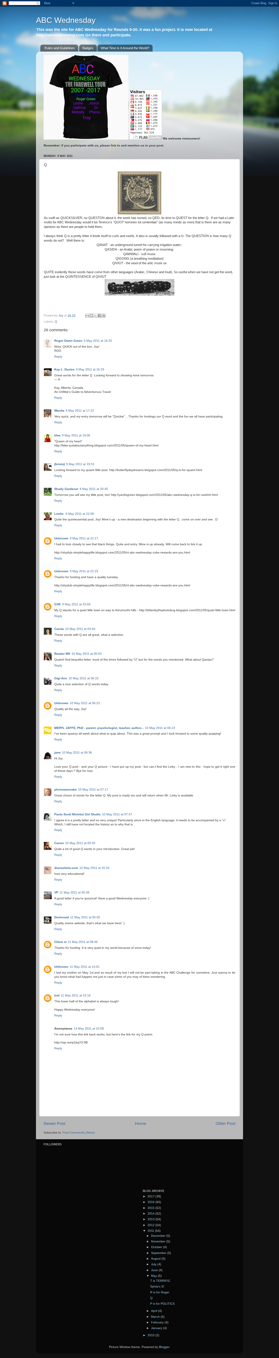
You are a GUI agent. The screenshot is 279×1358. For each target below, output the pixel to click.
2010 (151, 1335)
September (159, 1253)
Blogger (164, 1347)
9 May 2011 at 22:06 (80, 513)
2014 (151, 1213)
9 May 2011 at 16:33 (90, 369)
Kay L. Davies (64, 369)
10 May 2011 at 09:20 (80, 843)
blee (57, 435)
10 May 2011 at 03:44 (80, 629)
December (158, 1235)
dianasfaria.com (66, 868)
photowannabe (65, 789)
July (154, 1264)
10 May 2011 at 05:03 (86, 653)
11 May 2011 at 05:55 (85, 917)
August (156, 1258)
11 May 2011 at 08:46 (83, 942)
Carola (59, 629)
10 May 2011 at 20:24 (94, 868)
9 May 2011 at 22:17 (84, 538)
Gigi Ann (60, 678)
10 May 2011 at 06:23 (85, 703)
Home (140, 1123)
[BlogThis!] (91, 315)
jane (57, 752)
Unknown (61, 538)
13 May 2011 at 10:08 (89, 1028)
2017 (151, 1196)
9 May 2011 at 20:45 (94, 489)
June (155, 1270)
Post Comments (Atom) (79, 1132)
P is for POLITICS (162, 1303)
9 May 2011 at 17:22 (80, 410)
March (156, 1316)
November (158, 1241)
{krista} (59, 464)
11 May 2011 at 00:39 (74, 892)
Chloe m (60, 942)
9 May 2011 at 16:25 (98, 340)
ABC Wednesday (65, 20)
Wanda (59, 410)
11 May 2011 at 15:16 (76, 995)
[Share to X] (95, 315)
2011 (151, 1230)
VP (56, 892)
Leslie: (59, 513)
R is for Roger (159, 1292)
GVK (57, 604)
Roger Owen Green (68, 340)
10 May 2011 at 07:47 (117, 814)
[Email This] (87, 315)
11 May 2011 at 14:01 (85, 966)
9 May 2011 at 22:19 (84, 571)
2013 (151, 1219)
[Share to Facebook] (99, 315)
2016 (151, 1202)
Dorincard (61, 917)
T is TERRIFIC (160, 1280)
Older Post (225, 1123)
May (154, 1275)
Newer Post (54, 1123)
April (154, 1311)
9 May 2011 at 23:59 (76, 604)
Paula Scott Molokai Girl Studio (77, 814)
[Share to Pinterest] (104, 315)
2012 (151, 1225)
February (158, 1322)
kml (57, 995)
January (157, 1328)
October (157, 1247)
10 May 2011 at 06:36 (77, 752)
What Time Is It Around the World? (125, 48)
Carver (59, 843)
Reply (58, 356)
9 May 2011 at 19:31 (80, 464)
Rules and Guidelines (59, 48)
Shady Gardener (66, 489)
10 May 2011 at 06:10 (83, 678)
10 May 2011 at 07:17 (93, 789)
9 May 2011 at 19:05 (76, 435)
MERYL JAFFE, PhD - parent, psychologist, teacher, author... (99, 728)
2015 (151, 1208)
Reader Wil (62, 653)
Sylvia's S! (157, 1286)
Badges (87, 48)
